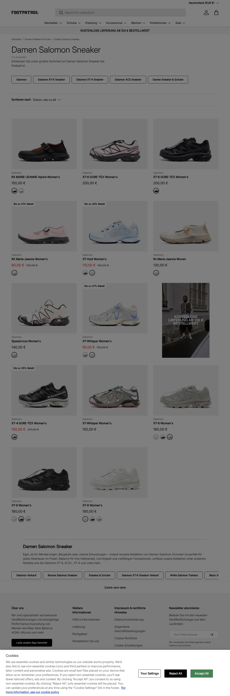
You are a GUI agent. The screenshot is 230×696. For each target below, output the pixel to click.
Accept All (202, 673)
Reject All (175, 673)
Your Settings (150, 673)
